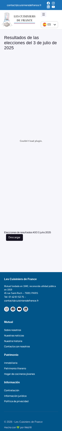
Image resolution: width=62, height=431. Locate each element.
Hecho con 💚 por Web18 (18, 427)
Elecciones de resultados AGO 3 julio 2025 (27, 232)
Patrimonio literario (15, 368)
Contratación (11, 390)
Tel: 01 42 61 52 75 (14, 296)
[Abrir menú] (43, 14)
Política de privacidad (16, 401)
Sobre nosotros (12, 330)
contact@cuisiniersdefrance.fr (24, 5)
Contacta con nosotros (17, 346)
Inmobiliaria (10, 362)
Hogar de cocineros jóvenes (19, 374)
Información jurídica (15, 395)
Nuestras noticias (14, 335)
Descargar (14, 237)
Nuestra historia (13, 341)
